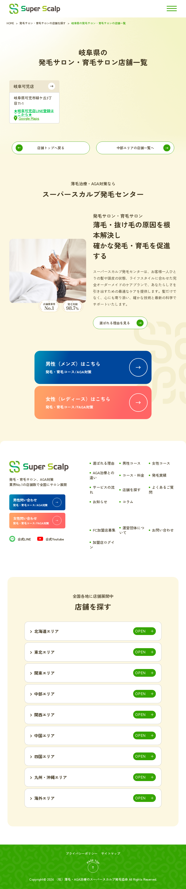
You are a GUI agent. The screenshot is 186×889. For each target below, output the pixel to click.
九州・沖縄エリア (50, 777)
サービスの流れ (102, 489)
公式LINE (24, 539)
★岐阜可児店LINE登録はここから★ (34, 112)
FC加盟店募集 (104, 530)
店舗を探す (131, 489)
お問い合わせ (163, 530)
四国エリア (44, 756)
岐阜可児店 (24, 86)
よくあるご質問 (161, 489)
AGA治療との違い (102, 475)
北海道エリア (46, 631)
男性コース (131, 463)
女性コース (161, 463)
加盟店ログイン (102, 545)
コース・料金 (133, 475)
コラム (127, 501)
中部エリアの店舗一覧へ (135, 147)
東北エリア (44, 652)
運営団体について (131, 530)
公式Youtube (55, 539)
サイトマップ (110, 853)
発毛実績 (159, 475)
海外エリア (44, 798)
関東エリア (44, 673)
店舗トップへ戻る (50, 147)
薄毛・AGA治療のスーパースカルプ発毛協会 (96, 879)
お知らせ (100, 501)
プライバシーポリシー (82, 853)
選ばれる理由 (104, 463)
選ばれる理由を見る (114, 322)
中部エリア (44, 694)
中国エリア (44, 735)
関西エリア (44, 715)
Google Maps (29, 118)
